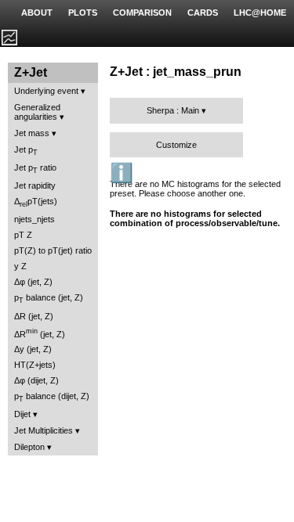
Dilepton (29, 447)
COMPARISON (142, 12)
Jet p (26, 151)
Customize (176, 144)
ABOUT (37, 12)
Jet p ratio (35, 169)
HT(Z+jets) (35, 364)
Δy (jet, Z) (33, 349)
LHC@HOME (260, 12)
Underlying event (46, 90)
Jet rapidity (35, 185)
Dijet (22, 414)
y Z (20, 266)
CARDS (202, 12)
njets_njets (34, 219)
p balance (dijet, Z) (51, 397)
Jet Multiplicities (43, 430)
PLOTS (82, 12)
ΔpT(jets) (35, 202)
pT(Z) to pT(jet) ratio (53, 250)
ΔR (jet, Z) (33, 316)
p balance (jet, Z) (48, 298)
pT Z (23, 234)
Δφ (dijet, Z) (36, 380)
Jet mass (31, 133)
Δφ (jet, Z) (33, 281)
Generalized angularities (37, 112)
